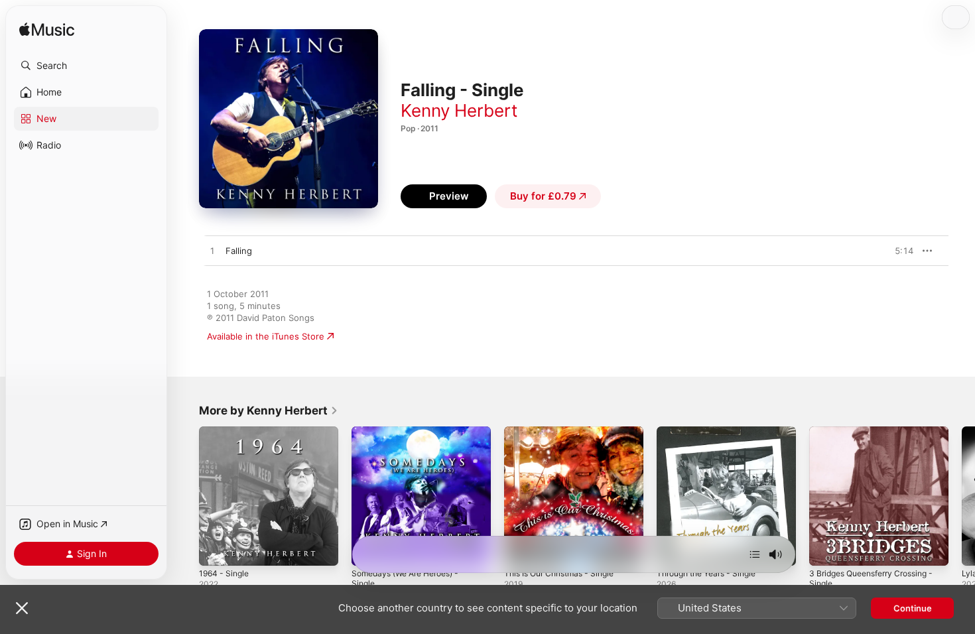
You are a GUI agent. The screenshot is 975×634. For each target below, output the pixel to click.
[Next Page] (961, 496)
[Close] (22, 608)
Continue (912, 608)
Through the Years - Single (713, 431)
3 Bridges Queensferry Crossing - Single (875, 437)
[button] (86, 65)
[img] (46, 30)
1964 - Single (226, 431)
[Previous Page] (185, 496)
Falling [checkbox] (239, 250)
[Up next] (755, 554)
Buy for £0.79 (543, 196)
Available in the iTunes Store (265, 336)
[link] (268, 410)
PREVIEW (898, 251)
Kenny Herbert (459, 110)
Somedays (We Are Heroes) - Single (412, 437)
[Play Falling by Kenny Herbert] (212, 251)
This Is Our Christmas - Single (565, 431)
